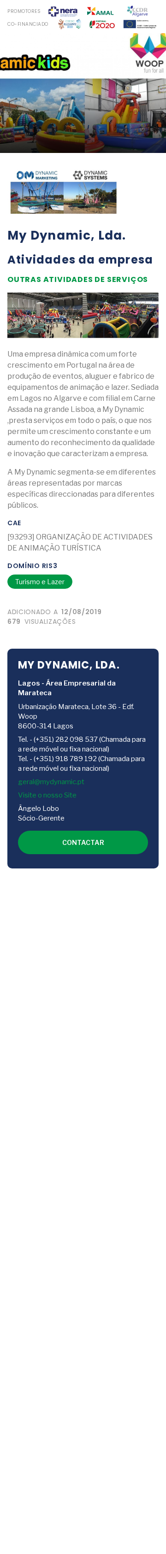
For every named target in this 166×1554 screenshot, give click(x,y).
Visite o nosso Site (47, 795)
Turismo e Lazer (40, 582)
